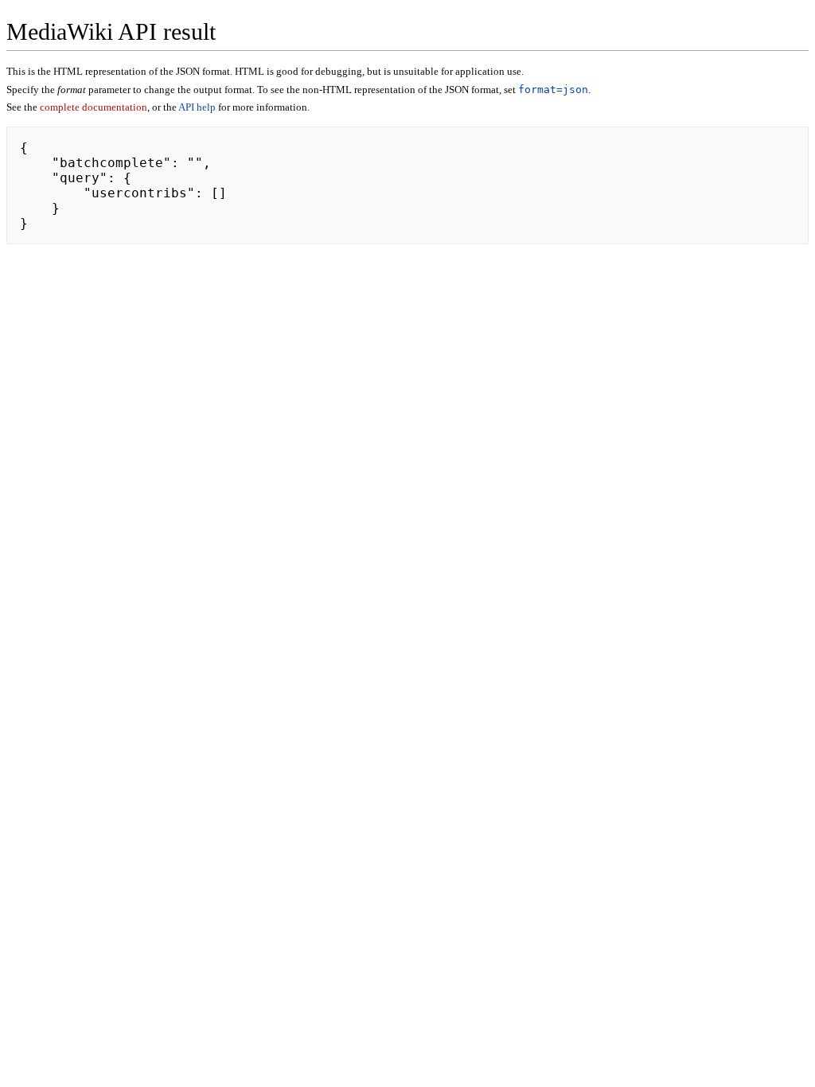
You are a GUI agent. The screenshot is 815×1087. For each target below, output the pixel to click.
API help (197, 107)
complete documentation (93, 107)
